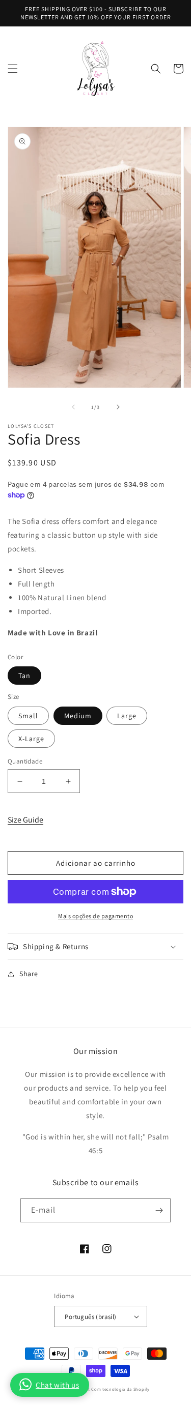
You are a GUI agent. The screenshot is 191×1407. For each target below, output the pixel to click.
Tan (24, 675)
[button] (13, 68)
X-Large (31, 738)
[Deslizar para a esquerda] (73, 407)
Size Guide (25, 819)
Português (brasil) (90, 1316)
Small (28, 715)
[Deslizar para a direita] (118, 407)
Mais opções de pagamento (95, 916)
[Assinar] (159, 1210)
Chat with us (57, 1385)
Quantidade (25, 761)
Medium (78, 715)
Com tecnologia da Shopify (120, 1389)
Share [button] (28, 973)
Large (127, 715)
